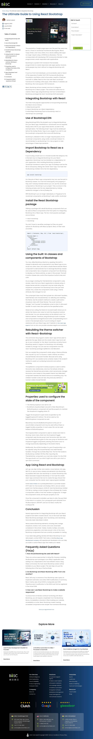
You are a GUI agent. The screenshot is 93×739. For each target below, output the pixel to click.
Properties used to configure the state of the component (13, 68)
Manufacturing (73, 681)
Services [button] (29, 4)
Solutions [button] (36, 4)
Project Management (54, 694)
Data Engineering (33, 679)
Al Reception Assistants (55, 683)
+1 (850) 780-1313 (43, 723)
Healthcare (72, 679)
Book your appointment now (46, 609)
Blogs (70, 694)
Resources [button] (53, 4)
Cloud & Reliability (34, 681)
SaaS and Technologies (75, 686)
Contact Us (32, 694)
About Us (60, 4)
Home (3, 11)
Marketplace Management (56, 692)
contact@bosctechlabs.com (22, 728)
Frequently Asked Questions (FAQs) (11, 80)
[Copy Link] (11, 87)
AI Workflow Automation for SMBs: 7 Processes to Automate (43, 648)
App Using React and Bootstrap (11, 73)
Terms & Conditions (54, 735)
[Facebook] (3, 87)
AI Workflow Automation (55, 687)
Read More (7, 659)
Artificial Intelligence (34, 677)
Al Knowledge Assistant (55, 685)
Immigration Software (55, 690)
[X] (6, 87)
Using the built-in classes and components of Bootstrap (13, 55)
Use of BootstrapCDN (11, 43)
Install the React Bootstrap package (13, 50)
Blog (7, 11)
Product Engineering (34, 683)
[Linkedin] (8, 87)
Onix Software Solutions (55, 696)
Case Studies (72, 692)
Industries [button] (44, 4)
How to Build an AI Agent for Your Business (75, 649)
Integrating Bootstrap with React (12, 39)
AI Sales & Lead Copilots (55, 681)
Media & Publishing (74, 683)
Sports (71, 677)
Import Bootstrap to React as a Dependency (13, 46)
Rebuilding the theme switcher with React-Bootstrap (11, 62)
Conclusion (9, 77)
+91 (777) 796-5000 (19, 725)
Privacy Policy (63, 735)
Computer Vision (33, 686)
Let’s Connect (86, 4)
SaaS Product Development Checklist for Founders (16, 648)
